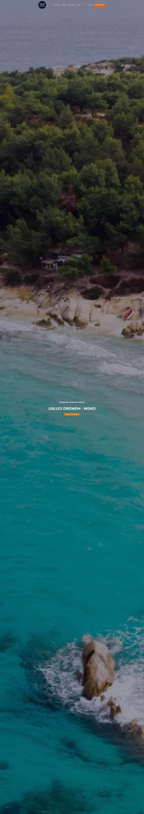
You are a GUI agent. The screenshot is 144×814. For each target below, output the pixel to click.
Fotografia (64, 4)
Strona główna (57, 4)
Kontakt (90, 4)
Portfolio (79, 4)
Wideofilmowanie (71, 4)
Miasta (84, 4)
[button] (72, 414)
